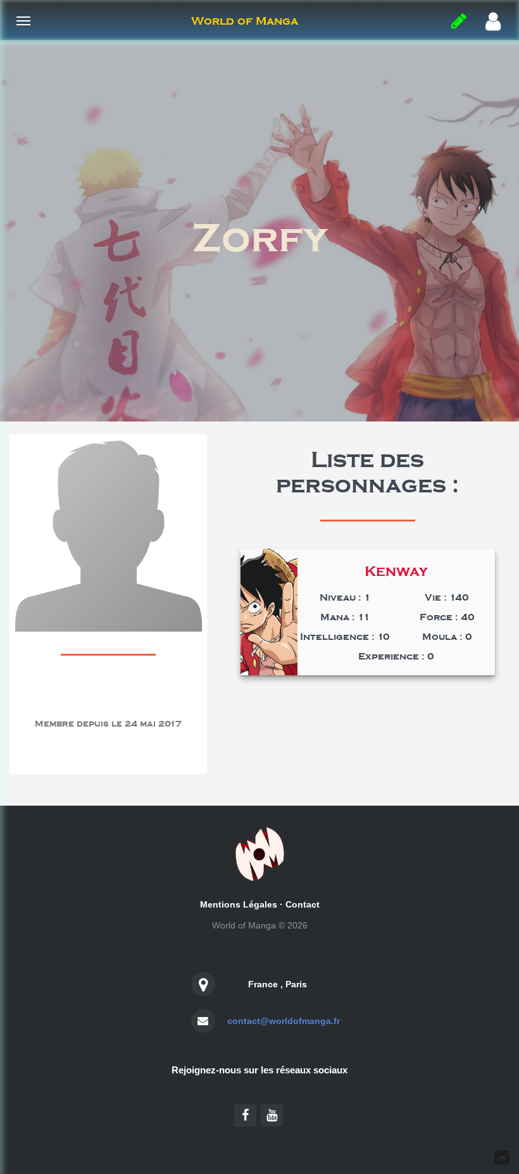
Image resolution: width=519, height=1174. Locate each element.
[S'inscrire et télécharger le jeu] (459, 21)
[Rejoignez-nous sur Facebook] (245, 1115)
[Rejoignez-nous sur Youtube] (272, 1115)
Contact (302, 904)
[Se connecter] (493, 22)
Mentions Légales (238, 904)
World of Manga (244, 21)
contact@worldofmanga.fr (283, 1021)
